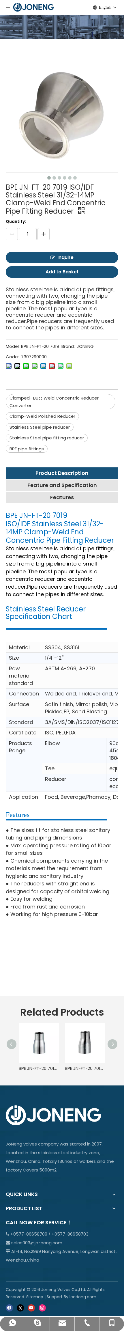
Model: (13, 346)
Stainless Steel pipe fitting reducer (47, 438)
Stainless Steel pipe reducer (40, 427)
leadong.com (82, 1297)
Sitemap (34, 1297)
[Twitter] (20, 1308)
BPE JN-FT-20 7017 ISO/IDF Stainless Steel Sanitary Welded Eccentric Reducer (85, 1068)
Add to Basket (62, 271)
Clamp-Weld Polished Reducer (42, 416)
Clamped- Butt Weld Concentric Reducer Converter (54, 401)
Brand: (68, 346)
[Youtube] (31, 1308)
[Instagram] (42, 1308)
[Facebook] (9, 1308)
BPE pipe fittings (27, 449)
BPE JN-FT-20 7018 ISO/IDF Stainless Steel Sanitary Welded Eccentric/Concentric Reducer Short (39, 1068)
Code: (12, 357)
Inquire (65, 257)
